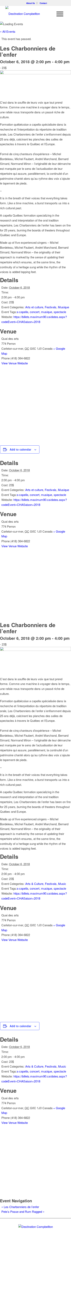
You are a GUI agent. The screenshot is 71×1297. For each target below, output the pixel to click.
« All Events (7, 31)
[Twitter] (29, 1258)
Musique (63, 307)
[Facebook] (35, 1258)
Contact (43, 3)
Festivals (50, 307)
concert (34, 312)
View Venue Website (14, 363)
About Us (30, 3)
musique (46, 312)
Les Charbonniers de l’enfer (20, 1207)
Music (62, 884)
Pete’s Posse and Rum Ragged (22, 1211)
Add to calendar (20, 449)
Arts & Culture (34, 884)
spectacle (60, 312)
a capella (22, 312)
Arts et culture (34, 307)
